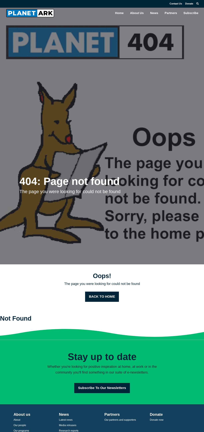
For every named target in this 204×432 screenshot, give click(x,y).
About (17, 419)
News (154, 13)
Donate (189, 3)
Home (119, 13)
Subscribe (190, 13)
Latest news (66, 419)
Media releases (67, 425)
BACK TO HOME (102, 296)
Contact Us (176, 3)
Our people (20, 425)
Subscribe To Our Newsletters (102, 388)
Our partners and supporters (120, 419)
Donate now (157, 419)
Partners (171, 13)
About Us (137, 13)
